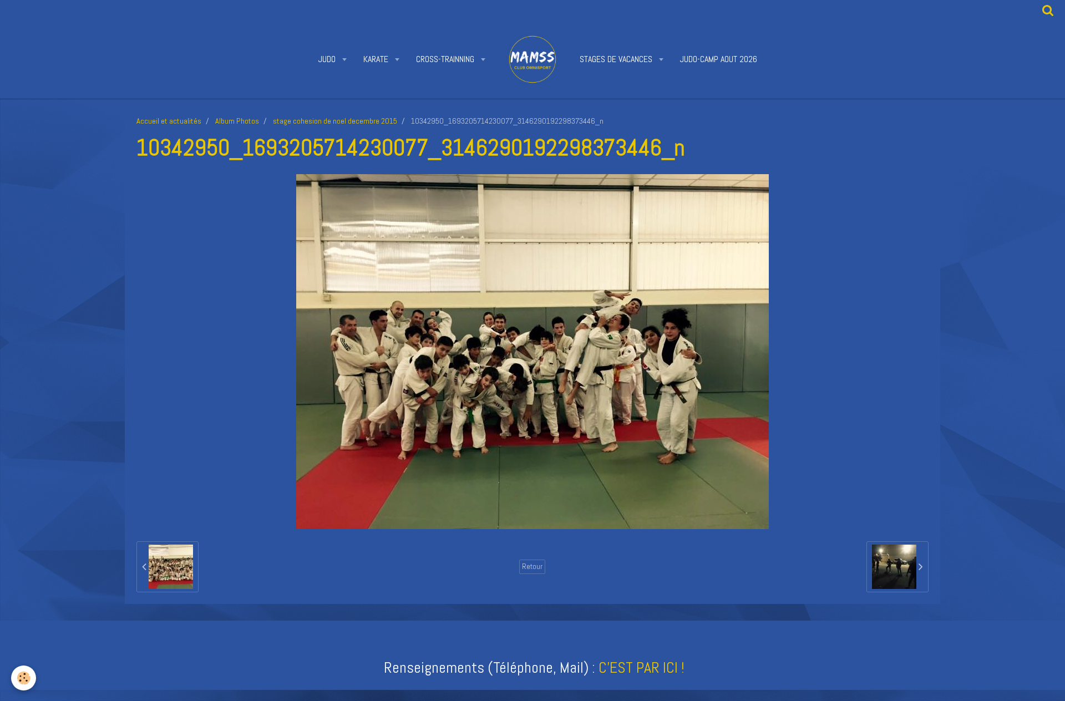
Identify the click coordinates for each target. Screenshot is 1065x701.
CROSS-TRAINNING (446, 59)
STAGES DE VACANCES (617, 59)
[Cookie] (23, 678)
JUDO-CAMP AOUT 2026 (718, 59)
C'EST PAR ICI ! (641, 667)
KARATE (376, 59)
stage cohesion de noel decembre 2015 (335, 121)
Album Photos (237, 121)
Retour (532, 566)
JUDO (328, 59)
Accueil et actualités (168, 121)
